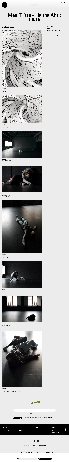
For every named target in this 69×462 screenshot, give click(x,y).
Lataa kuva (4, 88)
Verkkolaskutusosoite (42, 445)
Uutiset (20, 427)
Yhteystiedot (5, 427)
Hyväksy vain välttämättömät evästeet (27, 458)
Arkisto (36, 427)
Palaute (34, 445)
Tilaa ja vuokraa (5, 430)
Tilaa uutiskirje (17, 418)
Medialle (35, 4)
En (66, 3)
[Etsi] (61, 3)
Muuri (53, 430)
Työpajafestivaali (55, 432)
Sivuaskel (54, 427)
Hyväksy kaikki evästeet (45, 458)
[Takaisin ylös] (66, 429)
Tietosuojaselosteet (26, 445)
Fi (64, 3)
